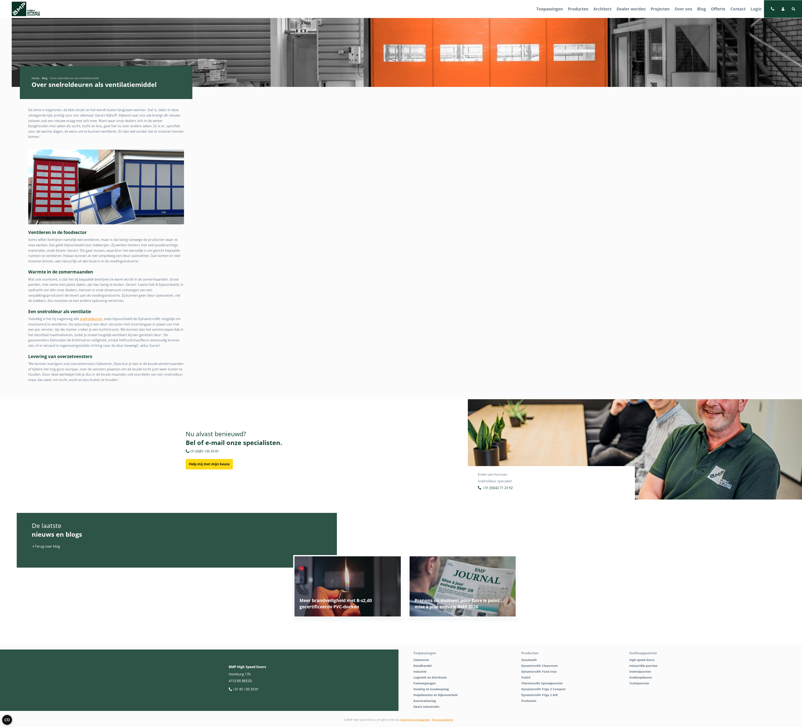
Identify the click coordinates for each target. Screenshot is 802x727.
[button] (793, 9)
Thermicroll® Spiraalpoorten (542, 683)
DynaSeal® (529, 660)
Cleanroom (421, 660)
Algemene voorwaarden (415, 720)
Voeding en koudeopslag (431, 689)
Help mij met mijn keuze (209, 464)
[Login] (783, 9)
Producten (578, 9)
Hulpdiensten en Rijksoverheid (435, 695)
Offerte (718, 9)
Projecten (660, 9)
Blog (701, 9)
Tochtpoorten (639, 683)
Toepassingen (549, 9)
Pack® (526, 677)
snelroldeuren (91, 318)
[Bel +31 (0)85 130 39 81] (772, 9)
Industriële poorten (643, 666)
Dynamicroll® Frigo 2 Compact (543, 689)
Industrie (419, 672)
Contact (738, 9)
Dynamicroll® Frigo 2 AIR (539, 695)
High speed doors (642, 660)
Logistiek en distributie (430, 677)
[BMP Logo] (26, 9)
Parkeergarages (424, 683)
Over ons (683, 9)
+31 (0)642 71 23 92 (498, 488)
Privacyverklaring (442, 720)
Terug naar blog (47, 546)
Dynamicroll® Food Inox (539, 672)
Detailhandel (422, 666)
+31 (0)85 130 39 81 (204, 451)
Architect (602, 9)
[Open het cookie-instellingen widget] (7, 720)
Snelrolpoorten (640, 672)
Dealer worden (631, 9)
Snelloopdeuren (640, 677)
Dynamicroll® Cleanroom (539, 666)
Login (756, 9)
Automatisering (424, 701)
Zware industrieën (426, 707)
